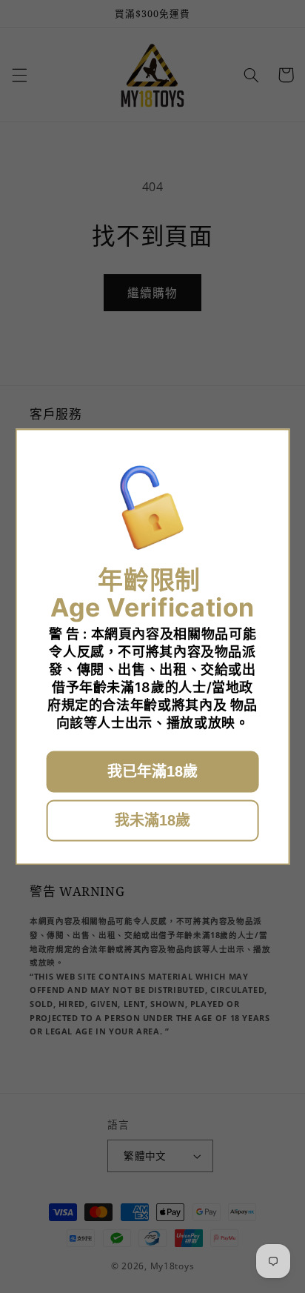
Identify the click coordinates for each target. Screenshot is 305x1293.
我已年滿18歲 (152, 771)
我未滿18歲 (152, 820)
